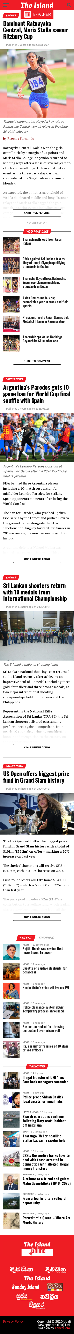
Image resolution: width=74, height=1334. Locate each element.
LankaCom (62, 1328)
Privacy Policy (13, 1322)
